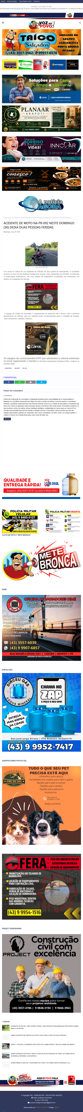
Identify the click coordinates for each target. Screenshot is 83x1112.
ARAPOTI (17, 368)
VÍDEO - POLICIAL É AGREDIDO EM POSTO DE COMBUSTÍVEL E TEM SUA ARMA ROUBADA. (43, 1044)
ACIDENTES (15, 217)
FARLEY (56, 1107)
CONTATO (36, 1)
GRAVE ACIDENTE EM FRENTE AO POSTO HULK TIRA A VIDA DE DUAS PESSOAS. (39, 1035)
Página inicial (7, 217)
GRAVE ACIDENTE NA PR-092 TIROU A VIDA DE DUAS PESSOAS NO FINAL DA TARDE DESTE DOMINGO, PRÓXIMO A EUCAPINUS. (42, 1054)
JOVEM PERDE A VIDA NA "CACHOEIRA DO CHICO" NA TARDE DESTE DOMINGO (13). (40, 1063)
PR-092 (24, 368)
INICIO (3, 1)
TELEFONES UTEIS (25, 1)
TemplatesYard (3, 1110)
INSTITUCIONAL (12, 1)
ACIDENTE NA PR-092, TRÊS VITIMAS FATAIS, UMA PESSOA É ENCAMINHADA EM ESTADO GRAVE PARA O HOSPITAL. (44, 1027)
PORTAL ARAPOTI (42, 1107)
